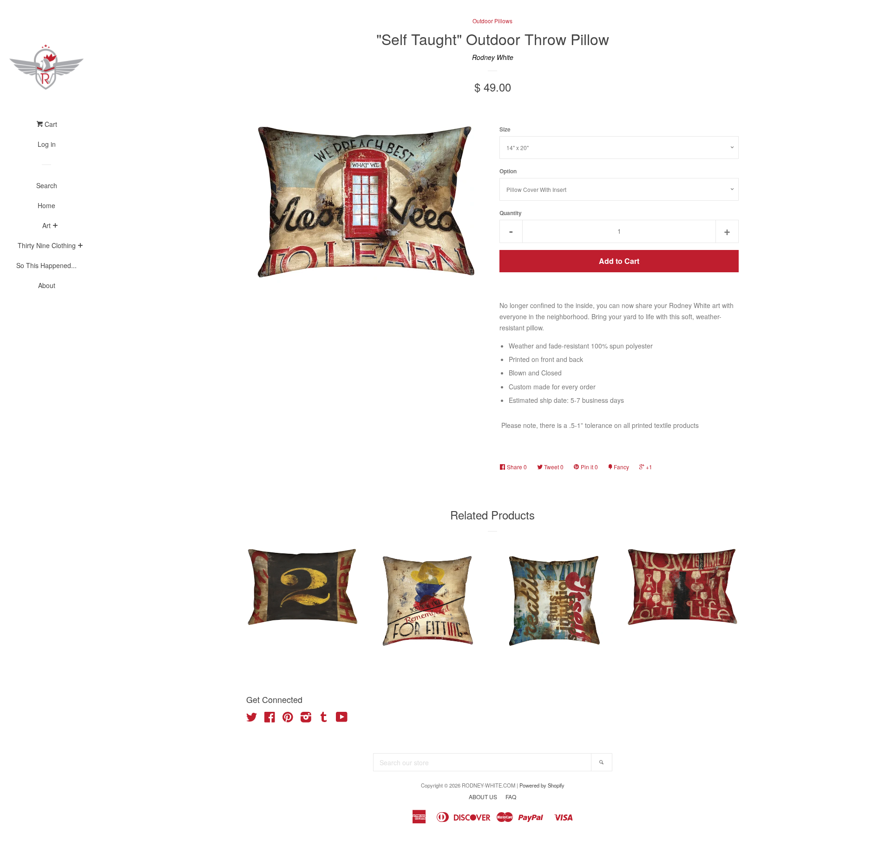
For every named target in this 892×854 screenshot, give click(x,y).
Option (508, 171)
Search (46, 185)
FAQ (510, 797)
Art (46, 225)
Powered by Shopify (541, 785)
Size (505, 129)
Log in (47, 144)
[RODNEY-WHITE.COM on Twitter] (251, 718)
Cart (50, 124)
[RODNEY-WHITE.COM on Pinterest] (288, 718)
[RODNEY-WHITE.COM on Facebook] (269, 718)
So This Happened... (46, 265)
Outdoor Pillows (492, 21)
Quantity (510, 213)
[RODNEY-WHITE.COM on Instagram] (306, 718)
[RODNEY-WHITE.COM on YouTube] (342, 718)
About (46, 285)
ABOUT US (483, 797)
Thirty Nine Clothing (47, 245)
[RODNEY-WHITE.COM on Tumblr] (323, 718)
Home (46, 205)
